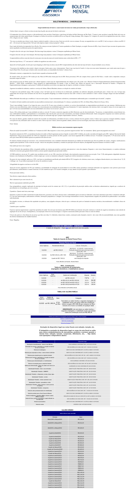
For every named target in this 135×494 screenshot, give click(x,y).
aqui (67, 228)
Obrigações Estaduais (66, 323)
